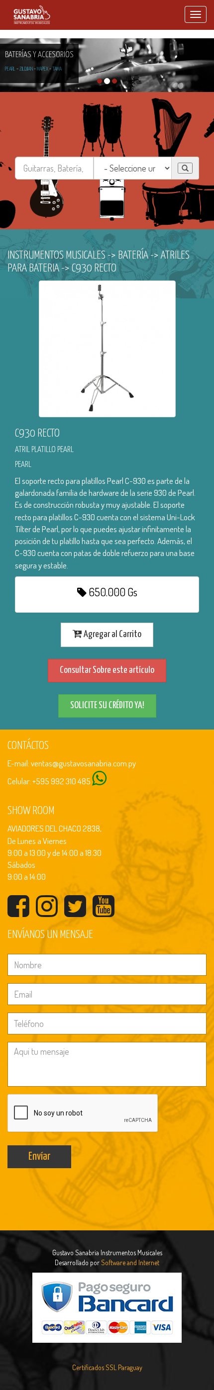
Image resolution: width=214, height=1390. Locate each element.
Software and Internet (130, 1262)
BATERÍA (133, 255)
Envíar (39, 1156)
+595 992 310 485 (61, 781)
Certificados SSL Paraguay (107, 1367)
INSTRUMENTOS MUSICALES (56, 255)
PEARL (10, 69)
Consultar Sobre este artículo (107, 670)
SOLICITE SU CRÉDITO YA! (107, 705)
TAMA (57, 69)
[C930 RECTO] (107, 348)
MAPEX (42, 69)
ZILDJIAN (26, 69)
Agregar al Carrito (111, 634)
